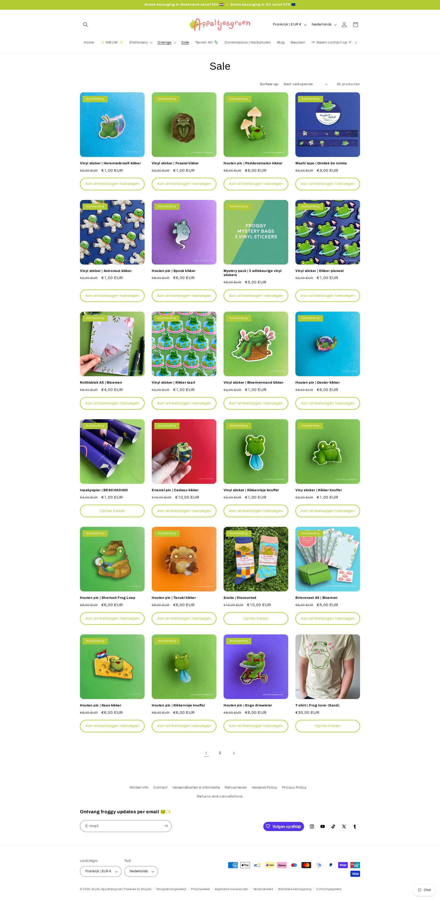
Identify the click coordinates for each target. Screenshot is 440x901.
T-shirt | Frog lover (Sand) (317, 705)
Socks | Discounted (240, 598)
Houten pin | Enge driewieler (248, 705)
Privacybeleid (200, 889)
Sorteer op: (269, 84)
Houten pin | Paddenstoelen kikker (253, 163)
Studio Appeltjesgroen (107, 889)
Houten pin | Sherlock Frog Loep (107, 598)
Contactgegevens (329, 889)
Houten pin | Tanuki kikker (174, 598)
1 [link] (206, 753)
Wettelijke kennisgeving (294, 889)
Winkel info (139, 787)
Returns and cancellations (220, 796)
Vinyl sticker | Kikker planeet (319, 271)
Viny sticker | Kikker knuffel (318, 490)
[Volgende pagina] (233, 753)
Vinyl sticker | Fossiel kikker (175, 163)
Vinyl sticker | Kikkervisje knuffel (251, 490)
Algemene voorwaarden (232, 889)
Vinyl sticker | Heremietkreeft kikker (110, 163)
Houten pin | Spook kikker (174, 271)
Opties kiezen (112, 511)
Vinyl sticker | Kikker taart (173, 382)
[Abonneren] (165, 826)
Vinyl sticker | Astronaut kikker (106, 271)
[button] (85, 24)
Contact (160, 787)
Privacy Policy (294, 787)
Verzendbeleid (263, 889)
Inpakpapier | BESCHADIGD (104, 490)
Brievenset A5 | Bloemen (316, 598)
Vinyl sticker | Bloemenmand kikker (253, 382)
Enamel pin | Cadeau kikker (175, 490)
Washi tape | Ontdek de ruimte (321, 163)
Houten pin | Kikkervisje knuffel (178, 705)
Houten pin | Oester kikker (317, 382)
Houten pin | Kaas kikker (100, 705)
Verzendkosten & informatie (196, 787)
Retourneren (236, 787)
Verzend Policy (264, 787)
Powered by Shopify (138, 889)
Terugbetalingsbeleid (171, 889)
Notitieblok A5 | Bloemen (101, 382)
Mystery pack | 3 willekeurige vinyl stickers (253, 273)
